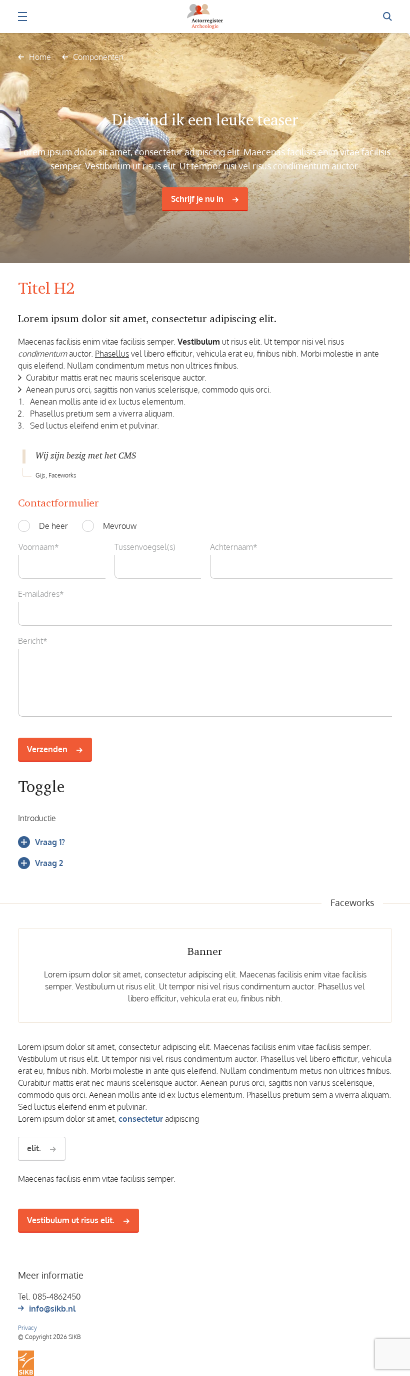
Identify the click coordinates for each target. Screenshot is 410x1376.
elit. (34, 1148)
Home (40, 57)
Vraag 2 (49, 863)
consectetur (140, 1119)
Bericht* (33, 641)
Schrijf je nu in (197, 199)
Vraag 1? (50, 842)
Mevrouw (119, 526)
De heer (53, 526)
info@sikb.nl (52, 1309)
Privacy (27, 1328)
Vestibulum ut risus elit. (70, 1220)
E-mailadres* (41, 594)
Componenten (98, 57)
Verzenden (47, 749)
